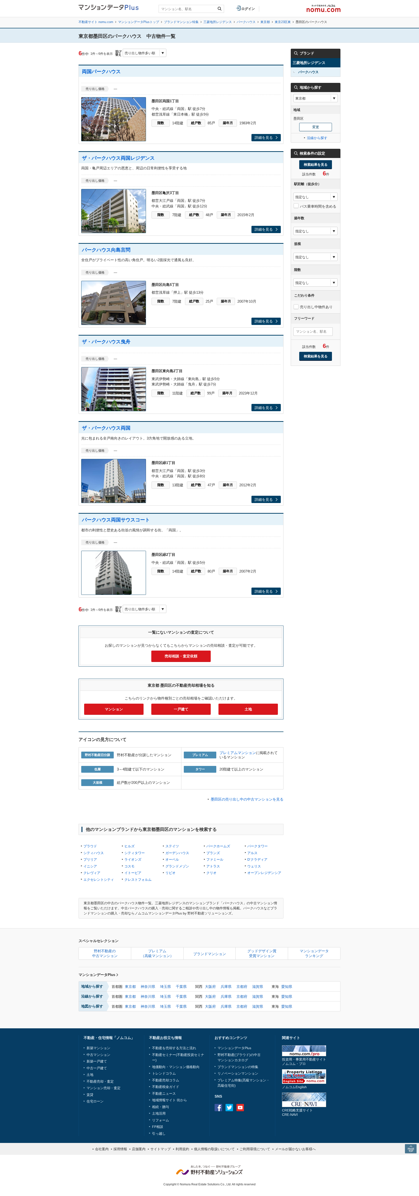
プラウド (90, 846)
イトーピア (132, 873)
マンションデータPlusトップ (138, 22)
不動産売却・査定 (100, 1081)
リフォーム (160, 1120)
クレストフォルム (138, 879)
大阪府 (210, 986)
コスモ (129, 866)
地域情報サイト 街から (169, 1100)
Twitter (229, 1107)
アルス (252, 853)
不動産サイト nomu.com (96, 22)
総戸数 (196, 123)
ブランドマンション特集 (181, 22)
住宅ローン (95, 1101)
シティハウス (93, 853)
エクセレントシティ (98, 879)
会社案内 (102, 1149)
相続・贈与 (160, 1107)
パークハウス (246, 22)
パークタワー (257, 846)
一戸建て (181, 709)
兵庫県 (226, 986)
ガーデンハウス (177, 853)
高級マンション (254, 1080)
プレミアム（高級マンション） (157, 953)
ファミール (214, 859)
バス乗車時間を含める (318, 206)
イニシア (90, 866)
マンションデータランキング (314, 953)
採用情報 (120, 1149)
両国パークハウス (101, 71)
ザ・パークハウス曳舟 (106, 341)
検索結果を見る (316, 164)
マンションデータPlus (97, 975)
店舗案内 (138, 1149)
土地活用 (159, 1113)
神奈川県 (148, 986)
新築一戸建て (97, 1061)
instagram (251, 1107)
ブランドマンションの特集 (238, 1067)
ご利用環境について (255, 1149)
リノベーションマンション (238, 1073)
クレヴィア (91, 873)
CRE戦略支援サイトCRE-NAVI (297, 1112)
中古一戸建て (97, 1068)
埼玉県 (165, 986)
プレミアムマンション (237, 753)
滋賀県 (257, 986)
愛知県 (286, 986)
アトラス (213, 866)
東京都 (265, 22)
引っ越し (159, 1133)
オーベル (172, 859)
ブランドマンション (209, 954)
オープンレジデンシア (264, 873)
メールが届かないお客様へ (295, 1149)
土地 (248, 709)
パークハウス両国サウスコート (116, 519)
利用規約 (182, 1149)
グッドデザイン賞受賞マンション (261, 953)
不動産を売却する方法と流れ (174, 1048)
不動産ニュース (164, 1093)
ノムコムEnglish (294, 1087)
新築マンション (98, 1048)
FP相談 (157, 1127)
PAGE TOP (411, 1148)
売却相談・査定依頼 (181, 656)
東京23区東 (283, 22)
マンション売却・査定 (104, 1088)
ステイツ (172, 846)
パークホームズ (218, 846)
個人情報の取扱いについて (214, 1149)
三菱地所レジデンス (217, 22)
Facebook (218, 1107)
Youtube (240, 1107)
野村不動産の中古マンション (105, 953)
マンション (114, 709)
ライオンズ (132, 859)
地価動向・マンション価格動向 (176, 1067)
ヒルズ (129, 846)
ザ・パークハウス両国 (106, 428)
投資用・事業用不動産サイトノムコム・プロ (304, 1061)
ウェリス (254, 866)
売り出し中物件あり (316, 307)
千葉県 (181, 986)
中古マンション (98, 1055)
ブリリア (90, 859)
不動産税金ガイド (165, 1087)
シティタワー (134, 853)
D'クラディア (257, 859)
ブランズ (213, 853)
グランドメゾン (177, 866)
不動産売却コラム (165, 1080)
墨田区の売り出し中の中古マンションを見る (247, 799)
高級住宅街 (226, 1085)
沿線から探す (317, 138)
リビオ (170, 873)
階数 (160, 123)
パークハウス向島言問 (106, 249)
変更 (315, 127)
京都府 (241, 986)
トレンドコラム (164, 1073)
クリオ (211, 873)
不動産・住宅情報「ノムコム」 (109, 1038)
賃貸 (90, 1095)
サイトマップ (160, 1149)
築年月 (228, 123)
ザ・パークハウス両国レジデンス (118, 158)
